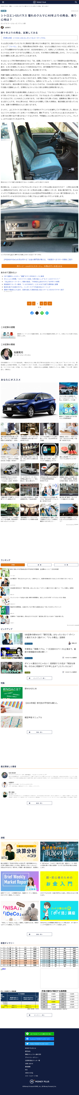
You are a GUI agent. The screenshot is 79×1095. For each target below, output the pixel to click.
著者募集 (27, 1067)
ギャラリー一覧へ (39, 1015)
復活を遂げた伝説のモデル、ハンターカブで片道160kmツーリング (27, 287)
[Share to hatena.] (47, 313)
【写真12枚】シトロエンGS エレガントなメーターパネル (23, 38)
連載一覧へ (39, 934)
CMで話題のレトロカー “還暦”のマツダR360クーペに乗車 (24, 276)
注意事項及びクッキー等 (32, 1060)
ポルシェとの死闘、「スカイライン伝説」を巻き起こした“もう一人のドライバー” (32, 279)
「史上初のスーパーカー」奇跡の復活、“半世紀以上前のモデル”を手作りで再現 (31, 281)
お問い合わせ (29, 1063)
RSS (26, 1070)
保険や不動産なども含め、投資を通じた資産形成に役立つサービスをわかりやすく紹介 (34, 289)
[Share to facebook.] (32, 313)
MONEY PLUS (4, 6)
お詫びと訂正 (29, 1073)
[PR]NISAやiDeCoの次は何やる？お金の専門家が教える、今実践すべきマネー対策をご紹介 (38, 259)
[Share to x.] (37, 313)
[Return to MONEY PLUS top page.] (39, 2)
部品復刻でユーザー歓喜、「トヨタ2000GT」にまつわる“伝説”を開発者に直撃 (31, 284)
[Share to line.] (42, 313)
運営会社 (27, 1051)
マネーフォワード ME (31, 1076)
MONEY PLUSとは (30, 1048)
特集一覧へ (39, 732)
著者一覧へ (39, 803)
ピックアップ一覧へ (40, 678)
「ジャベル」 (13, 46)
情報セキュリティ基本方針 (33, 1054)
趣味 (10, 6)
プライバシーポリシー (32, 1057)
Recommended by (70, 524)
